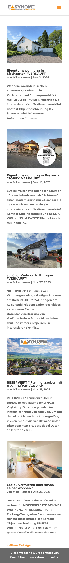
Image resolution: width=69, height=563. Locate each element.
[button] (59, 10)
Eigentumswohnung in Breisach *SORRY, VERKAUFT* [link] (33, 176)
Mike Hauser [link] (21, 77)
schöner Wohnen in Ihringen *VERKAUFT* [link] (30, 277)
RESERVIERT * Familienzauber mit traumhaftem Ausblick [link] (34, 384)
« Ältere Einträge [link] (19, 545)
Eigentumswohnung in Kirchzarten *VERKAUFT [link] (26, 72)
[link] (21, 7)
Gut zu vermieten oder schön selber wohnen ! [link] (30, 486)
